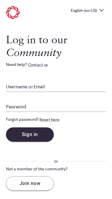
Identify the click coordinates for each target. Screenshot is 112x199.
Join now (30, 183)
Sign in (30, 134)
